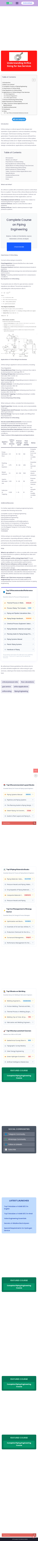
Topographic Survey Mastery (16, 1046)
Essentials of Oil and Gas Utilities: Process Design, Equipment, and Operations (19, 927)
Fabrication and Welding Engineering (19, 1022)
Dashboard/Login (27, 3)
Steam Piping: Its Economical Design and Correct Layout (16, 811)
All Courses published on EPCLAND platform (14, 521)
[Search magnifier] (34, 823)
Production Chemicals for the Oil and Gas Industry (19, 932)
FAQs (5, 111)
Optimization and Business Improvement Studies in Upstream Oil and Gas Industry (15, 921)
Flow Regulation (10, 94)
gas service (6, 686)
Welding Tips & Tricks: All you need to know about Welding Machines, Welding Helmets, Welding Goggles (17, 1017)
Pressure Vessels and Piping (16, 900)
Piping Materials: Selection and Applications (19, 629)
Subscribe (12, 1149)
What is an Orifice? (9, 84)
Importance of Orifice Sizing (11, 88)
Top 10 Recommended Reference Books (17, 113)
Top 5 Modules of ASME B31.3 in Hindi (18, 1213)
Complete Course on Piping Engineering (15, 86)
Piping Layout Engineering (9, 515)
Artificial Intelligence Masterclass (18, 1062)
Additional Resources (10, 107)
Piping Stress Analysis (8, 519)
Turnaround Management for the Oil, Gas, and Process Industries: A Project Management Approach (16, 937)
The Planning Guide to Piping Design (19, 805)
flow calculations (27, 682)
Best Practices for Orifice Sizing (12, 101)
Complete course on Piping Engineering (13, 514)
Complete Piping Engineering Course (19, 1077)
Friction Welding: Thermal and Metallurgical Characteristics (19, 1006)
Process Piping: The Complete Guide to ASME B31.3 (17, 608)
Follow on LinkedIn (15, 1144)
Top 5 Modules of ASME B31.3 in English (16, 1207)
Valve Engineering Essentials (15, 1218)
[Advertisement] (19, 26)
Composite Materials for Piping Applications (15, 895)
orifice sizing (6, 691)
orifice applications (21, 686)
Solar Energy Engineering (15, 1051)
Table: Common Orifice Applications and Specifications (15, 104)
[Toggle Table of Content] (33, 80)
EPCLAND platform (23, 579)
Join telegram (20, 119)
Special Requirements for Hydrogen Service (18, 1229)
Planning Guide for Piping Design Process (19, 634)
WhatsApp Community (17, 1139)
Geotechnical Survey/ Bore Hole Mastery (17, 1040)
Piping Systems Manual (14, 639)
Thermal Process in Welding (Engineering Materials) (16, 603)
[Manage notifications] (33, 1536)
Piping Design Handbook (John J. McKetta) (16, 618)
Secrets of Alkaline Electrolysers (16, 1223)
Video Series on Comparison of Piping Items (15, 523)
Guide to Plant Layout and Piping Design (19, 816)
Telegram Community (16, 1134)
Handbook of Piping (13, 649)
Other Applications (11, 97)
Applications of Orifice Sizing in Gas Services (16, 92)
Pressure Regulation (11, 96)
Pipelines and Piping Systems (16, 800)
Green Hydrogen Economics (16, 1056)
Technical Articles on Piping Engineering (13, 525)
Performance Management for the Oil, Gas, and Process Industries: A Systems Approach (19, 943)
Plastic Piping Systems (14, 644)
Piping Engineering (21, 691)
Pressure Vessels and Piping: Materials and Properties (19, 884)
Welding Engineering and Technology (14, 1001)
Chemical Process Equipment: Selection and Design (19, 623)
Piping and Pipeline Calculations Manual (19, 613)
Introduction (6, 82)
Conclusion (6, 109)
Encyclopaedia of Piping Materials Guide (19, 890)
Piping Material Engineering (9, 517)
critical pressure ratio (10, 682)
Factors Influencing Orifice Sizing (13, 99)
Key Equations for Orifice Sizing (12, 90)
